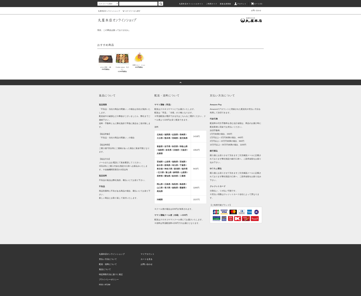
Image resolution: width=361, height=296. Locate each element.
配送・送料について (108, 264)
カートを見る (146, 259)
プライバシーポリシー (109, 279)
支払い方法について (108, 259)
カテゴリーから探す (132, 11)
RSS (101, 284)
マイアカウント (147, 254)
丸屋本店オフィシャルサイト (191, 4)
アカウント (241, 4)
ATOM (107, 284)
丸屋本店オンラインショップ (109, 11)
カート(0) (258, 4)
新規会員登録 (225, 4)
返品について (105, 269)
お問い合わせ (256, 10)
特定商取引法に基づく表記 (111, 274)
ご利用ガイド (211, 4)
